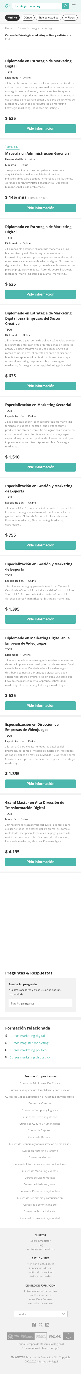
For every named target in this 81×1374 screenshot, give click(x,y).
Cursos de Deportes (40, 1130)
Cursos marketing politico (28, 1050)
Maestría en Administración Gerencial (38, 153)
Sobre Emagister (40, 1241)
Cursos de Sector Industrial (40, 1211)
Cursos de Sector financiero (40, 1204)
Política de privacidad (40, 1272)
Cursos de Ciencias (40, 1103)
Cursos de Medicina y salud (40, 1184)
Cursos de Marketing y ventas (40, 1171)
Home (9, 28)
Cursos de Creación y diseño (40, 1117)
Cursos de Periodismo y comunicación (40, 1198)
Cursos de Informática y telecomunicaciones (40, 1164)
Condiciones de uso (40, 1268)
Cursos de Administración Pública (40, 1083)
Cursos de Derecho (39, 1137)
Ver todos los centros (40, 1303)
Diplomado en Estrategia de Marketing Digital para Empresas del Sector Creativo (38, 318)
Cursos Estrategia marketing (35, 28)
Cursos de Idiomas (40, 1157)
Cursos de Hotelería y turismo (40, 1150)
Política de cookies (41, 1276)
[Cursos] (7, 6)
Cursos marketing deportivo (30, 1057)
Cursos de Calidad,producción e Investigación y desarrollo (40, 1097)
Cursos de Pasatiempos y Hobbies (39, 1191)
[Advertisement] (40, 921)
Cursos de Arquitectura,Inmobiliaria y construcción (40, 1090)
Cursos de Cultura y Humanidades (39, 1123)
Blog (40, 1245)
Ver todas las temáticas (41, 1249)
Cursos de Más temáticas (40, 1177)
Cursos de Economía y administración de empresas (40, 1144)
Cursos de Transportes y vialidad (40, 1218)
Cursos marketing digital (27, 1036)
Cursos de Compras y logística (40, 1110)
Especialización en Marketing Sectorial (38, 404)
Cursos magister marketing (29, 1043)
